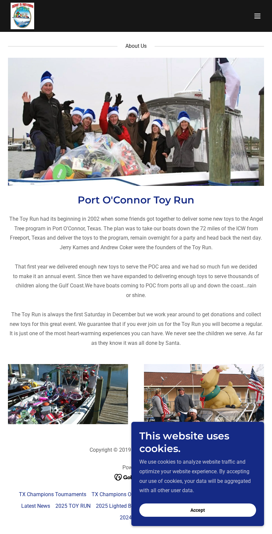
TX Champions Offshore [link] (120, 494)
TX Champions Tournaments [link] (52, 494)
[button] (257, 16)
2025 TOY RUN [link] (73, 506)
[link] (22, 16)
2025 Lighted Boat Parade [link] (126, 506)
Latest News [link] (35, 506)
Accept (197, 510)
